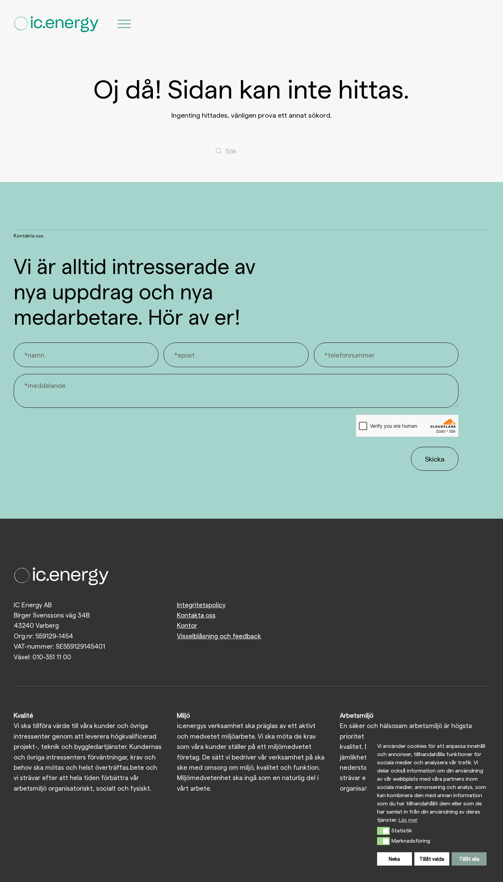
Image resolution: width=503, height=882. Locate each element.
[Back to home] (56, 24)
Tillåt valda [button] (432, 859)
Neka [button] (394, 859)
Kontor (187, 625)
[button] (383, 830)
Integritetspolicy (201, 605)
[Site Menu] (124, 23)
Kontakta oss (196, 615)
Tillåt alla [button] (469, 859)
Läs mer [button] (408, 819)
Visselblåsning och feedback (219, 636)
